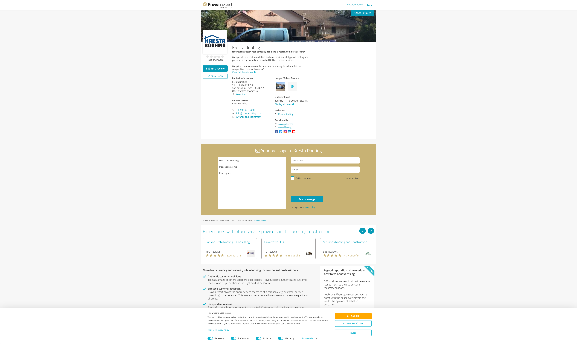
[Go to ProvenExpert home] (217, 5)
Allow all (353, 316)
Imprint (211, 330)
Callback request (303, 178)
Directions (241, 94)
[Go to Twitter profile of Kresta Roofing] (281, 133)
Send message (307, 199)
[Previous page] (362, 231)
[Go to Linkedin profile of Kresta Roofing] (290, 133)
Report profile (260, 220)
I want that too (355, 4)
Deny (353, 333)
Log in (369, 4)
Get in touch (364, 13)
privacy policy (309, 207)
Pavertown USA (274, 242)
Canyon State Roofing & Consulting (228, 242)
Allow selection (353, 323)
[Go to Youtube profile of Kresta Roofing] (294, 133)
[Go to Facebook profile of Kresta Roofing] (277, 133)
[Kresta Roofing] (215, 42)
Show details (307, 338)
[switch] (233, 338)
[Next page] (371, 231)
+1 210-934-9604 (245, 109)
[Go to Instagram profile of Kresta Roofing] (286, 133)
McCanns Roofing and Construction (345, 242)
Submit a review (215, 68)
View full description (242, 72)
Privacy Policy (222, 330)
